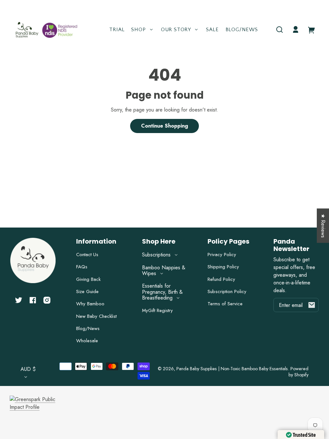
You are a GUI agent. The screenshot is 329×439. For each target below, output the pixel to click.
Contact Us (87, 254)
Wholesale (87, 340)
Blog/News (242, 29)
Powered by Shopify (298, 371)
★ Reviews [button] (323, 226)
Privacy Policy (222, 254)
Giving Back (88, 279)
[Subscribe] (312, 305)
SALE (212, 29)
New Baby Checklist (96, 316)
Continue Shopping (164, 126)
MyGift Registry (157, 310)
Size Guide (87, 291)
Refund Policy (221, 279)
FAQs (81, 266)
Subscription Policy (227, 291)
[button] (279, 29)
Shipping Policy (223, 266)
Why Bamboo (90, 303)
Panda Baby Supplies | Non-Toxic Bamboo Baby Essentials (232, 368)
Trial (116, 29)
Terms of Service (225, 303)
